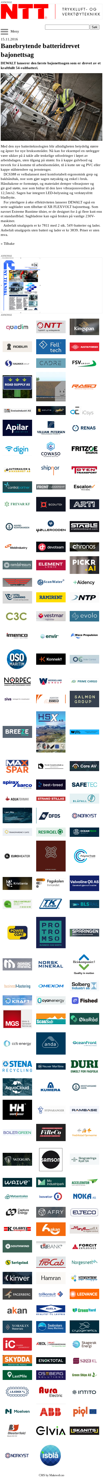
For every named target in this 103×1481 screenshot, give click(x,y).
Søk (94, 27)
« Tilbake (8, 243)
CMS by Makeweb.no (51, 1475)
